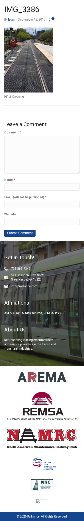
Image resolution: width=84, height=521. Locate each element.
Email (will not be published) (25, 197)
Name (9, 180)
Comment (12, 132)
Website (10, 214)
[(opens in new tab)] (42, 376)
